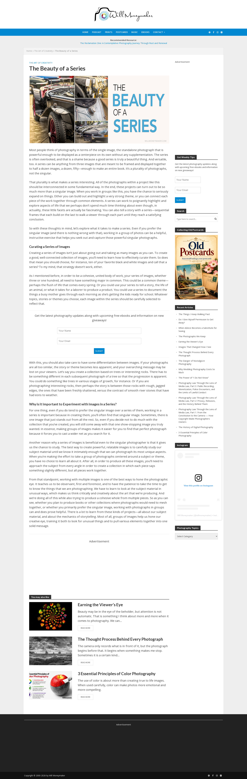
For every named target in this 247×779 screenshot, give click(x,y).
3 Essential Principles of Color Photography (117, 673)
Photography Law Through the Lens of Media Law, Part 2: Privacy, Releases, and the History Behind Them (198, 400)
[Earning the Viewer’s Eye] (50, 616)
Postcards (122, 32)
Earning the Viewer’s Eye (100, 604)
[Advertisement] (99, 564)
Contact (158, 32)
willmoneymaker (203, 515)
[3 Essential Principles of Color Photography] (50, 685)
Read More (85, 628)
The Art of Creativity (43, 50)
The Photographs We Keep (192, 336)
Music (134, 32)
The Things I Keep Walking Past (194, 314)
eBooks (145, 32)
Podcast (96, 32)
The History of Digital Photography (196, 427)
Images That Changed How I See (195, 346)
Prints (108, 32)
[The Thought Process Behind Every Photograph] (50, 650)
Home (85, 32)
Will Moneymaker (185, 515)
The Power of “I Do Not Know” (194, 377)
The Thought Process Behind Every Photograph (120, 639)
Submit (99, 351)
